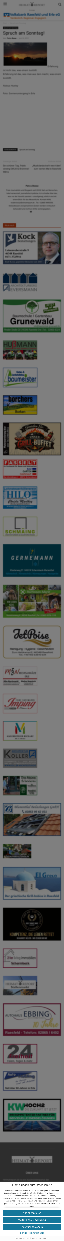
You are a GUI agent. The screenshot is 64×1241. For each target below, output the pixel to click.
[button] (32, 1227)
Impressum (44, 1238)
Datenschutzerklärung (25, 1238)
